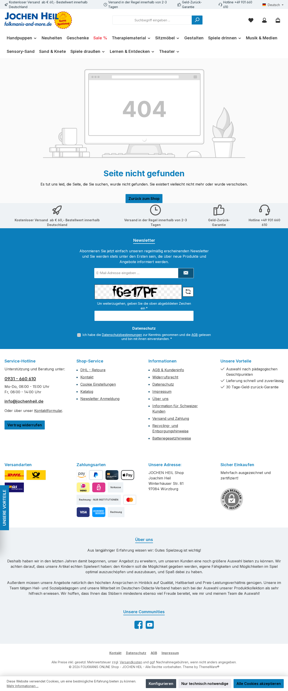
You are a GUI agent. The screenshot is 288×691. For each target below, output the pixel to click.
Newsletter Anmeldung (99, 398)
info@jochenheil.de (23, 401)
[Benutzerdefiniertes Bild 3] (14, 487)
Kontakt (86, 377)
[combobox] (152, 20)
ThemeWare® (209, 667)
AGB (194, 335)
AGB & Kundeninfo (168, 370)
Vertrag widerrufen (24, 425)
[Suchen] (197, 20)
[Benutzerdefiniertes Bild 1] (14, 475)
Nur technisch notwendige (204, 683)
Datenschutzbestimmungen (122, 335)
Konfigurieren (161, 683)
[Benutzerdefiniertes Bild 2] (36, 475)
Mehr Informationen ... (22, 686)
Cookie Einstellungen (98, 384)
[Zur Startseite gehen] (38, 20)
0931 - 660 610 (20, 378)
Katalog (86, 391)
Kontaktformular (48, 410)
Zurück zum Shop (144, 198)
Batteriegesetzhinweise (171, 438)
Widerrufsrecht (165, 377)
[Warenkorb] (278, 20)
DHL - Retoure (93, 370)
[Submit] (186, 273)
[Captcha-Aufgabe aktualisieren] (188, 292)
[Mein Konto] (264, 20)
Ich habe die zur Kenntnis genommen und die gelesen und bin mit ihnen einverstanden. (147, 337)
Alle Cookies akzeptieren (258, 683)
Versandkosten (131, 662)
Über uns (160, 398)
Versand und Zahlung (170, 418)
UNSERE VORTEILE (4, 508)
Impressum (161, 391)
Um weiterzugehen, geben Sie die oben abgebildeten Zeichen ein (144, 306)
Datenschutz (163, 384)
